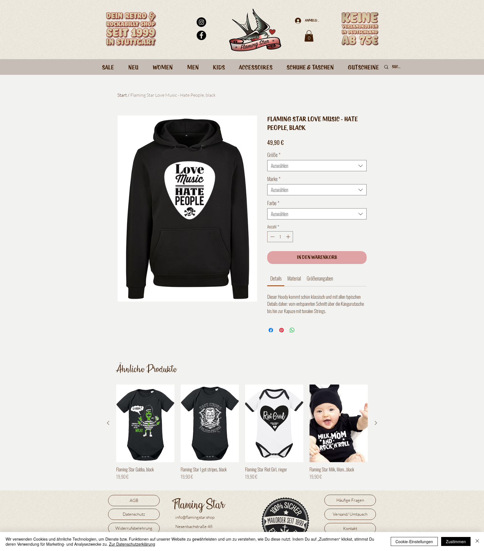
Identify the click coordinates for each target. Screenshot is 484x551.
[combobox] (317, 165)
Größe (273, 155)
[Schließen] (477, 541)
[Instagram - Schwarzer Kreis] (201, 22)
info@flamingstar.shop (195, 517)
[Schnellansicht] (145, 423)
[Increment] (288, 236)
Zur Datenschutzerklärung (132, 544)
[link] (275, 278)
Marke (273, 179)
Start (122, 95)
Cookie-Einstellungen (414, 541)
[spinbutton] (280, 236)
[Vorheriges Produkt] (108, 423)
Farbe (273, 203)
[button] (309, 36)
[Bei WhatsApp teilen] (292, 330)
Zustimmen (456, 541)
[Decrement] (272, 236)
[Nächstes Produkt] (376, 423)
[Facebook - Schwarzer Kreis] (201, 35)
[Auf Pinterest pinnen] (281, 330)
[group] (242, 435)
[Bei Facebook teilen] (270, 330)
